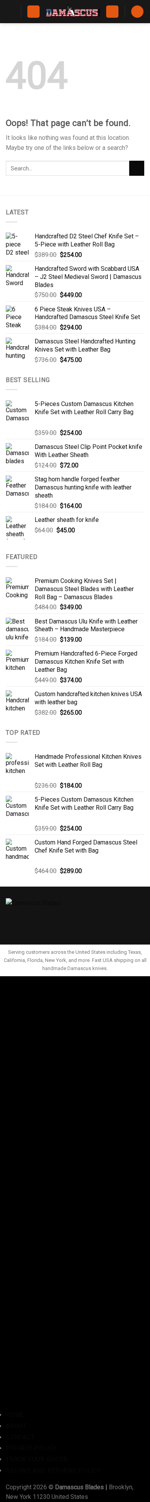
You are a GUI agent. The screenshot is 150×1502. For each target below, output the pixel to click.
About (16, 1426)
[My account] (112, 11)
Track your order (37, 1459)
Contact (20, 1437)
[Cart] (137, 11)
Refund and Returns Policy (53, 1470)
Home (15, 1415)
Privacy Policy (31, 1448)
